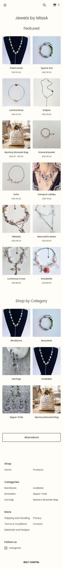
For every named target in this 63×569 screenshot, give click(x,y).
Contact (38, 524)
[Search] (44, 5)
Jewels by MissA (31, 18)
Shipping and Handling (17, 518)
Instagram (15, 548)
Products (38, 469)
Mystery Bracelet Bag (45, 499)
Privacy (37, 518)
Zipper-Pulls (40, 494)
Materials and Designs (17, 529)
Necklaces (10, 488)
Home (7, 469)
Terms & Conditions (15, 524)
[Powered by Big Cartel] (31, 562)
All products (31, 437)
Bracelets (10, 494)
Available (38, 488)
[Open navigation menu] (5, 5)
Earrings (9, 499)
